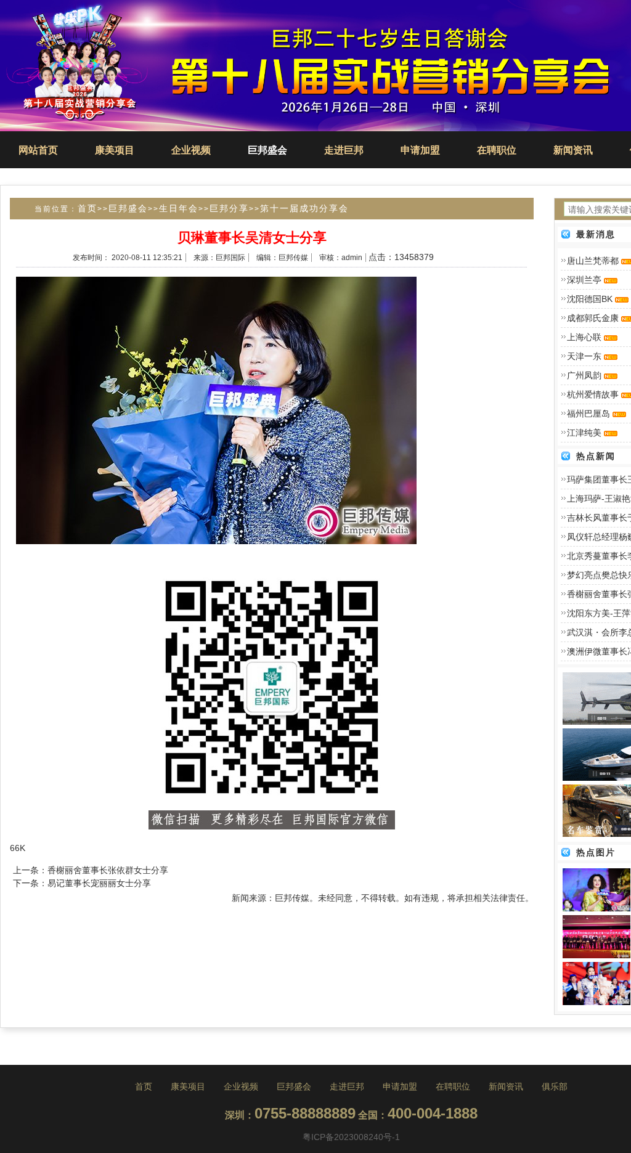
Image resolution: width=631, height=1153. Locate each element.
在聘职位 (496, 150)
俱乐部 (555, 1086)
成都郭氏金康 (593, 318)
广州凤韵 (584, 375)
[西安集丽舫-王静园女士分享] (596, 983)
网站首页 (38, 150)
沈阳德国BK (590, 299)
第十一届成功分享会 (304, 208)
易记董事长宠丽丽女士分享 (99, 883)
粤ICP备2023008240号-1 (351, 1137)
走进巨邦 (344, 150)
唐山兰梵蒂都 (593, 261)
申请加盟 (420, 150)
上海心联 (584, 337)
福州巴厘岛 (588, 413)
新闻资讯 (573, 150)
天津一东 (584, 356)
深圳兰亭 (584, 280)
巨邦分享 (229, 208)
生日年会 (178, 208)
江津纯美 (584, 433)
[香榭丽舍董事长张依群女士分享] (596, 889)
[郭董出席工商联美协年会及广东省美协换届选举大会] (596, 936)
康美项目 (114, 150)
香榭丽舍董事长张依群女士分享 (107, 870)
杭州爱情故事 (593, 394)
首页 (87, 208)
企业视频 (191, 150)
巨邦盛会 (267, 150)
